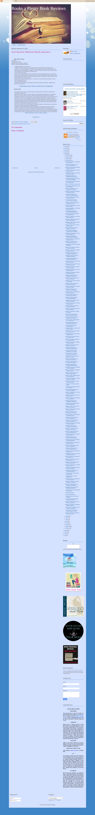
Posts (13, 798)
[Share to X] (34, 122)
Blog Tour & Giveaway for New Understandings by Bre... (71, 432)
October (67, 158)
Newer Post (15, 167)
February (67, 526)
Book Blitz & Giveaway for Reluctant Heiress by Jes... (71, 437)
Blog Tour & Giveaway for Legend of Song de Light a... (72, 267)
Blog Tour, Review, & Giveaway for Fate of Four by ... (72, 457)
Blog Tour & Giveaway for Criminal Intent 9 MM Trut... (72, 209)
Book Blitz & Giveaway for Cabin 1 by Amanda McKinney (72, 179)
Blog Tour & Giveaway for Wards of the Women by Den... (72, 192)
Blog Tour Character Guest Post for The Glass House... (72, 262)
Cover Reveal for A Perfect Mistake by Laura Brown (71, 351)
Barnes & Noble (36, 86)
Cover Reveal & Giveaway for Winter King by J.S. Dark (71, 511)
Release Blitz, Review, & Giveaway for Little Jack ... (72, 162)
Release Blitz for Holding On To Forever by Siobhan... (71, 390)
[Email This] (31, 122)
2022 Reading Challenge (72, 132)
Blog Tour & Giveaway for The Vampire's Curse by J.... (71, 429)
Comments (14, 800)
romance (28, 123)
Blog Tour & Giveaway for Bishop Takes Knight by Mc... (72, 220)
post (25, 123)
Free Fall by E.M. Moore (70, 494)
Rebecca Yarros (71, 102)
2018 (65, 530)
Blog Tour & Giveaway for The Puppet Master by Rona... (71, 317)
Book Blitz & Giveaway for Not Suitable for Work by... (71, 256)
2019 (65, 153)
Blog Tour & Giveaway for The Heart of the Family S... (71, 165)
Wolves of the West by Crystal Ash (72, 184)
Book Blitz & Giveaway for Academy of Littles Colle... (71, 290)
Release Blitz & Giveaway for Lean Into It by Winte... (72, 186)
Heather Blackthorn (68, 97)
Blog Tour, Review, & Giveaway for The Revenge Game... (72, 223)
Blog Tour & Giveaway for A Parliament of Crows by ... (71, 412)
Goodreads (22, 86)
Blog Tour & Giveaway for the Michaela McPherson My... (71, 315)
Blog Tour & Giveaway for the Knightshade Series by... (71, 276)
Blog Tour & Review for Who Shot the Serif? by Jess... (72, 513)
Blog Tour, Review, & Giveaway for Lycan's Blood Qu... (72, 479)
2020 (65, 151)
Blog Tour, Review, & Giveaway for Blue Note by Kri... (72, 443)
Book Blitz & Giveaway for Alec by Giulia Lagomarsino (72, 234)
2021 (65, 150)
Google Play (49, 86)
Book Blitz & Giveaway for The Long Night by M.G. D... (71, 471)
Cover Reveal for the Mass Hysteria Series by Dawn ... (71, 200)
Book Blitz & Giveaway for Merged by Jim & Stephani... (72, 368)
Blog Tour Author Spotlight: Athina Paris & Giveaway (72, 376)
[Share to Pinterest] (36, 122)
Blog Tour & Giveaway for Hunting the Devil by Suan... (72, 250)
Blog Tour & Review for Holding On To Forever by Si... (72, 370)
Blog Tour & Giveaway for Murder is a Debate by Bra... (72, 340)
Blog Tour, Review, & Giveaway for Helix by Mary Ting (72, 292)
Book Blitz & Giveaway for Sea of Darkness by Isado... (72, 301)
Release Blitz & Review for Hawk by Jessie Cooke (72, 337)
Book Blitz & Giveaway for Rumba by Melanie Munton (72, 440)
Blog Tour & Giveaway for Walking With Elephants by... (72, 505)
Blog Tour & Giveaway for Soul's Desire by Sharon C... (72, 278)
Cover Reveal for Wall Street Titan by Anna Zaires (72, 387)
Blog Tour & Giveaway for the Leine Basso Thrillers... (72, 206)
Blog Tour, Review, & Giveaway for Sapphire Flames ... (72, 239)
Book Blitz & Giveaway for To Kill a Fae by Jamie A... (72, 171)
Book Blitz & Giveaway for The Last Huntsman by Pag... (72, 454)
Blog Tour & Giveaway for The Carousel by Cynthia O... (71, 362)
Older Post (57, 167)
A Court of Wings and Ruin (72, 106)
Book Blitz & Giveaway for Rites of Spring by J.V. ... (72, 451)
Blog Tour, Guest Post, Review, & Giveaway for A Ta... (72, 460)
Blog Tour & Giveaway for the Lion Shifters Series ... (72, 396)
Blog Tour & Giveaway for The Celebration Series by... (71, 418)
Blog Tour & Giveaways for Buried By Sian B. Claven (72, 287)
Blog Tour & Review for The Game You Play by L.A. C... (72, 331)
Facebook (36, 112)
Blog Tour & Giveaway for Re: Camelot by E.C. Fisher (71, 295)
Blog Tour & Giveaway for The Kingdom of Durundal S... (71, 485)
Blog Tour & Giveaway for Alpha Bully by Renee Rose (72, 463)
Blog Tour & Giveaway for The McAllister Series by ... (71, 228)
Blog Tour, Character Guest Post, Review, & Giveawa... (72, 407)
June (66, 519)
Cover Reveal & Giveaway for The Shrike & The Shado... (72, 508)
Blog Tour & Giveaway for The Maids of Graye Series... (71, 373)
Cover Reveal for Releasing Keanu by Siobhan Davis (72, 182)
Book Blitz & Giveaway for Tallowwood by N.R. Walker (71, 237)
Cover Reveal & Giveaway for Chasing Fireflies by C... (71, 323)
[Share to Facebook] (35, 122)
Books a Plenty (74, 51)
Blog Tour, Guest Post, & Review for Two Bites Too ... (72, 214)
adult (16, 123)
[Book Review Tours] (73, 591)
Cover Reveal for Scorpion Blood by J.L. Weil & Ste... (72, 320)
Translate (59, 800)
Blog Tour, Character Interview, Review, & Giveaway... (71, 284)
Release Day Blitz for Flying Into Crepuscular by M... (72, 198)
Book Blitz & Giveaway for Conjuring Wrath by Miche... (71, 211)
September (67, 160)
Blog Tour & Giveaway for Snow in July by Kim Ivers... (72, 309)
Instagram (45, 112)
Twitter (40, 112)
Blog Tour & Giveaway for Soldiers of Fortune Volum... (72, 343)
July (66, 517)
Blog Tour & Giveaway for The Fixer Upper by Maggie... (72, 393)
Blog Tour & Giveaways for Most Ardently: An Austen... (72, 482)
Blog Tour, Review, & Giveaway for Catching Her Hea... (72, 415)
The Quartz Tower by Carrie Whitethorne (71, 476)
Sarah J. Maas (70, 107)
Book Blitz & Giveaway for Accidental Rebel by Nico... (71, 365)
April (66, 523)
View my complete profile (75, 53)
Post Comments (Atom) (39, 172)
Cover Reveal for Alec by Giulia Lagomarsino (72, 474)
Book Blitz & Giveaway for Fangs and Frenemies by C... (72, 404)
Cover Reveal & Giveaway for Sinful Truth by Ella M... (71, 259)
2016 (65, 533)
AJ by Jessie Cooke (69, 492)
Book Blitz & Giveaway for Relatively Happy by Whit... (71, 348)
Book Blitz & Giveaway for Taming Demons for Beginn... (72, 379)
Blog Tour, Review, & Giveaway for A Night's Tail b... (72, 334)
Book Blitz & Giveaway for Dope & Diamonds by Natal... (72, 468)
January (67, 528)
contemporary (20, 123)
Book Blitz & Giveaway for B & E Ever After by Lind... (72, 306)
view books (79, 139)
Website (26, 112)
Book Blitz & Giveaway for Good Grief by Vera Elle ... (72, 382)
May (66, 521)
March (66, 524)
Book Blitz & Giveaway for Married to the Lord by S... (72, 435)
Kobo (43, 86)
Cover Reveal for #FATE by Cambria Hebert (71, 326)
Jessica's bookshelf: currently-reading (74, 88)
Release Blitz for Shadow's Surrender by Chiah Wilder (71, 231)
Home (14, 44)
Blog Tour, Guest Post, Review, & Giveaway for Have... (72, 203)
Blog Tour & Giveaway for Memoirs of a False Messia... (72, 398)
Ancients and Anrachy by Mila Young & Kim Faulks (71, 499)
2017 (65, 532)
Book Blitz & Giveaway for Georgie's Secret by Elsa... (71, 426)
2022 (65, 148)
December (67, 155)
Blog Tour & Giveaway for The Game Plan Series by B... (71, 242)
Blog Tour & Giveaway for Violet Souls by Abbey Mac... (72, 446)
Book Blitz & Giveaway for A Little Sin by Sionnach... (72, 270)
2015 (65, 535)
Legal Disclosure (21, 44)
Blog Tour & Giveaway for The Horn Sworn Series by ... (72, 217)
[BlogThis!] (32, 122)
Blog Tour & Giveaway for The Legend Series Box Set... (71, 449)
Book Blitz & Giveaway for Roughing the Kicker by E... (71, 176)
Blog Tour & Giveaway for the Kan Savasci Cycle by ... (72, 409)
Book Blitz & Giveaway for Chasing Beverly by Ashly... (72, 173)
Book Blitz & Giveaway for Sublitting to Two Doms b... (71, 401)
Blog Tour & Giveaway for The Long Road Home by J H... (72, 264)
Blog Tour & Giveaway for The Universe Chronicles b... (71, 359)
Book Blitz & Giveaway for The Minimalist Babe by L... (71, 488)
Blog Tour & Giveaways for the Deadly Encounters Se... (71, 421)
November (67, 156)
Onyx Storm (69, 101)
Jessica (69, 134)
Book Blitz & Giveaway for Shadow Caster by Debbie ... (72, 423)
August (67, 516)
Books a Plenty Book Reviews (39, 8)
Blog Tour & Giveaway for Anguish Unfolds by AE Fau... (72, 168)
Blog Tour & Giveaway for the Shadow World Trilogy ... (71, 298)
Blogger (53, 804)
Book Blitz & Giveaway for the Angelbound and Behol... (71, 253)
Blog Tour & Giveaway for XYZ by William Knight (72, 225)
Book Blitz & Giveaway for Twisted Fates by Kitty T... (72, 303)
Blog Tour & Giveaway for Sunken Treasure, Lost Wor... (72, 248)
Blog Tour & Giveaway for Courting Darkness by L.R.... (72, 465)
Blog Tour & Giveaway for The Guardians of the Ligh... (71, 189)
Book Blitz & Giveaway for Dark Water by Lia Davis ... (72, 345)
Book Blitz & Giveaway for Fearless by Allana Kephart (71, 195)
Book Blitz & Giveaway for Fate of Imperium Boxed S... (72, 273)
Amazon (28, 86)
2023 (65, 146)
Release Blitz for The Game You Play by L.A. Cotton (72, 356)
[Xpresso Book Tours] (73, 616)
